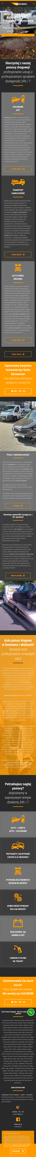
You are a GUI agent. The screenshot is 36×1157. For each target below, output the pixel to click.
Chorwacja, (17, 1068)
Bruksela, (15, 1073)
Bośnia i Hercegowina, (24, 1054)
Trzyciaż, (29, 1049)
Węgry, (31, 1066)
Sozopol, (15, 1056)
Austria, (12, 1075)
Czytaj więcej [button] (17, 169)
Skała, (18, 1037)
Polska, (17, 1054)
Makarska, (29, 1068)
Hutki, (13, 1054)
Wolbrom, (31, 1037)
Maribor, (26, 1070)
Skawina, (14, 1037)
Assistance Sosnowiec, (7, 1020)
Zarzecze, (19, 1049)
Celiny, (10, 1049)
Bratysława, (29, 1075)
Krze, (18, 1042)
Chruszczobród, (6, 1042)
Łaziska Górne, (29, 1032)
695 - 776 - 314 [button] (19, 391)
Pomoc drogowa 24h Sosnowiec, (9, 1022)
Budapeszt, (11, 1068)
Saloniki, (26, 1058)
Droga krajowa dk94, (17, 1078)
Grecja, (22, 1058)
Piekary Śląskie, (16, 1034)
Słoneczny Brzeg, (22, 1056)
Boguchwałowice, (7, 1039)
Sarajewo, (32, 1054)
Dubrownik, (23, 1068)
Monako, (10, 1063)
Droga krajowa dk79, (19, 1080)
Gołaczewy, (24, 1049)
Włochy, (31, 1056)
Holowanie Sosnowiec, (19, 1020)
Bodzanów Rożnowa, (21, 1051)
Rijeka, (12, 1070)
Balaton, (4, 1068)
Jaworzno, (20, 1027)
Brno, (9, 1075)
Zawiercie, (9, 1030)
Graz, (20, 1075)
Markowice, (19, 1039)
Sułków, (15, 1046)
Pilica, (16, 1030)
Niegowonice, (14, 1042)
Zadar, (9, 1070)
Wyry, (19, 1032)
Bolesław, (22, 1042)
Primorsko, (10, 1056)
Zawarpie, (19, 1046)
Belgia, (11, 1073)
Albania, (31, 1058)
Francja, (5, 1063)
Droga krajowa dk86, (9, 1080)
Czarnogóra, (6, 1061)
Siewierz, (5, 1027)
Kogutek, (5, 1046)
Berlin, (9, 1066)
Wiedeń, (16, 1075)
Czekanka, (30, 1046)
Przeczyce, (13, 1039)
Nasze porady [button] (16, 575)
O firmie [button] (16, 506)
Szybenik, (5, 1070)
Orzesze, (23, 1032)
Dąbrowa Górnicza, (14, 1025)
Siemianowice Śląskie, (23, 1030)
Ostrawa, (31, 1073)
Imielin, (10, 1034)
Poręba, (5, 1030)
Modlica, (20, 1044)
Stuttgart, (20, 1066)
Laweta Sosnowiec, (29, 1020)
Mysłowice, (10, 1032)
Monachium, (26, 1066)
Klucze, (26, 1042)
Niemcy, (27, 1063)
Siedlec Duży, (30, 1051)
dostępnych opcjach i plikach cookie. (21, 1145)
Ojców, (14, 1051)
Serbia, (11, 1061)
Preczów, (7, 1049)
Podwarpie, (24, 1046)
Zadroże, (4, 1054)
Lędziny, (6, 1034)
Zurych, (31, 1061)
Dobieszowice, (31, 1022)
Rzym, (18, 1058)
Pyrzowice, (20, 1022)
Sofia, (27, 1056)
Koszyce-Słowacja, (7, 1078)
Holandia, (31, 1070)
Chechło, (14, 1049)
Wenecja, (5, 1058)
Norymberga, (15, 1066)
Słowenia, (21, 1070)
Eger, (7, 1068)
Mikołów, (16, 1032)
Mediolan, (10, 1058)
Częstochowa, (6, 1025)
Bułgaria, (5, 1056)
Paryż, (16, 1063)
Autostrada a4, (28, 1080)
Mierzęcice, (26, 1025)
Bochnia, (10, 1037)
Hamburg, (5, 1066)
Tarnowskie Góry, (24, 1034)
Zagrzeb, (17, 1070)
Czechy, (26, 1073)
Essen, (31, 1063)
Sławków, (9, 1027)
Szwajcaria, (26, 1061)
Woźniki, (25, 1022)
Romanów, (8, 1054)
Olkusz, (27, 1037)
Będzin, (21, 1025)
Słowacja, (24, 1075)
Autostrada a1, (18, 1082)
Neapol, (15, 1058)
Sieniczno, (10, 1046)
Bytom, (30, 1034)
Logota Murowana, (7, 1051)
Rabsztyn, (31, 1042)
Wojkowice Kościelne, (28, 1027)
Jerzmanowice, (7, 1044)
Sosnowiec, (14, 1027)
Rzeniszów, (30, 1039)
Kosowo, (16, 1061)
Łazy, (13, 1030)
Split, (33, 1068)
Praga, (5, 1075)
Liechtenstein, (22, 1063)
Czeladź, (31, 1025)
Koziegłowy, (4, 1037)
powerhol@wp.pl (18, 1114)
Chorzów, (5, 1032)
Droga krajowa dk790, (27, 1078)
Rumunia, (20, 1061)
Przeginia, (24, 1044)
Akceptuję (16, 1151)
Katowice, (31, 1030)
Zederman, (30, 1044)
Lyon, (13, 1063)
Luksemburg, (21, 1073)
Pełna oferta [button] (17, 354)
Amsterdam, (6, 1073)
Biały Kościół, (14, 1044)
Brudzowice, (25, 1039)
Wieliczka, (22, 1037)
